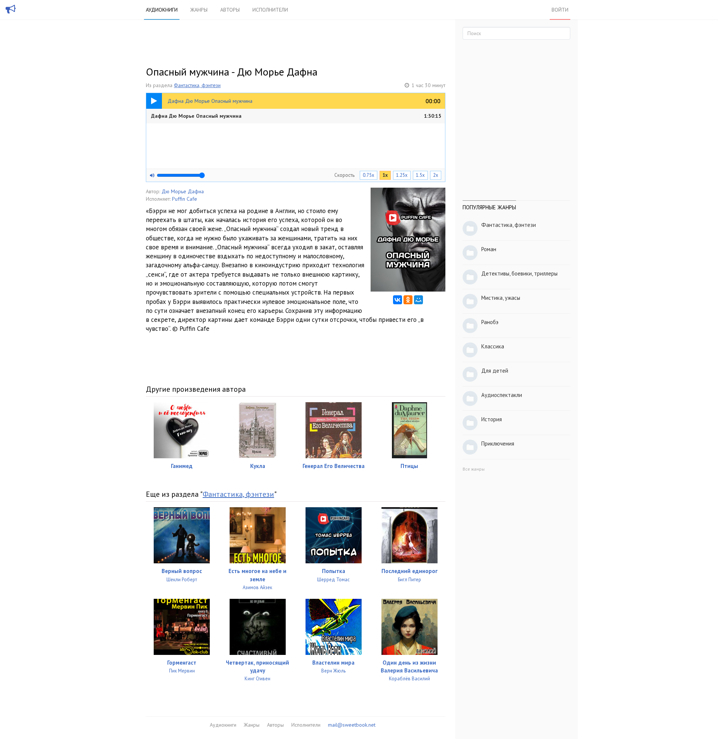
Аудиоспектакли (501, 394)
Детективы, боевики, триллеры (519, 273)
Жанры (199, 9)
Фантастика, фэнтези (197, 85)
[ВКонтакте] (397, 299)
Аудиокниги (162, 9)
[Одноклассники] (408, 299)
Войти (560, 9)
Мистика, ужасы (500, 297)
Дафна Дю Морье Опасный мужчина (296, 116)
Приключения (497, 443)
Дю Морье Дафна (183, 191)
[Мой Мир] (418, 299)
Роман (488, 249)
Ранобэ (489, 322)
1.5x (420, 175)
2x (435, 175)
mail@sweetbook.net (351, 724)
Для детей (494, 370)
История (491, 419)
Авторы (230, 9)
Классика (492, 346)
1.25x (402, 175)
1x (385, 175)
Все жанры (474, 469)
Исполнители (270, 9)
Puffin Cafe (184, 198)
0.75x (368, 175)
